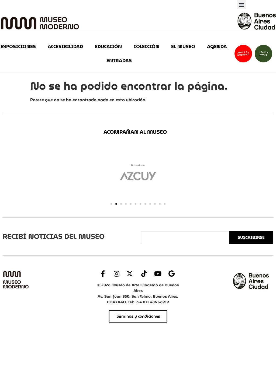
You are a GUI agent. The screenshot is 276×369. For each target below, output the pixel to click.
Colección (146, 46)
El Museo (183, 46)
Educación (108, 46)
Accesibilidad (65, 46)
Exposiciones (18, 46)
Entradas (119, 60)
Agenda (217, 46)
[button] (241, 4)
